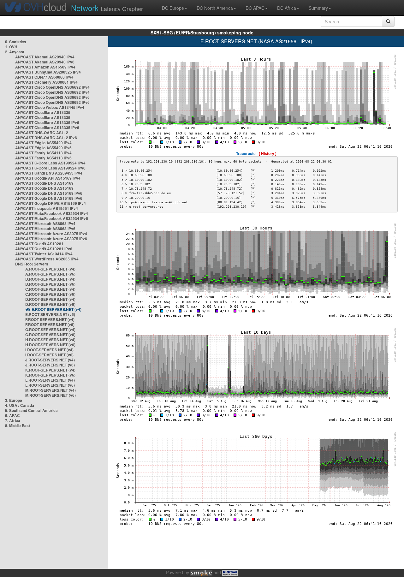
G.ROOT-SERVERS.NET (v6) (50, 334)
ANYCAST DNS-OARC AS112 (41, 132)
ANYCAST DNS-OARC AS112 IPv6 (46, 137)
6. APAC (12, 415)
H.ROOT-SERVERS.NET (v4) (50, 339)
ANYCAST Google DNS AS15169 (44, 183)
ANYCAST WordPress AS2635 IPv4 (47, 259)
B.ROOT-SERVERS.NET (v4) (50, 279)
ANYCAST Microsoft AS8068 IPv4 (45, 223)
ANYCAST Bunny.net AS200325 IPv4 (48, 72)
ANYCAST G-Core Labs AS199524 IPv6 (50, 168)
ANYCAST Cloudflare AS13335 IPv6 (47, 122)
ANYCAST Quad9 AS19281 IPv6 (43, 249)
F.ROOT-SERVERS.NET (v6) (49, 324)
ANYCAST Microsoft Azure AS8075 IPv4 (51, 233)
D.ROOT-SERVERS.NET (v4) (50, 299)
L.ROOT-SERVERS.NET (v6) (50, 385)
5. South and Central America (31, 410)
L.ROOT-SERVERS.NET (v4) (50, 380)
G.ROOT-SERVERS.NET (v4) (50, 329)
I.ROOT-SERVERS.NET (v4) (49, 350)
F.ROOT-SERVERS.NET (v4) (49, 319)
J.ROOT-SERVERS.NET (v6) (50, 365)
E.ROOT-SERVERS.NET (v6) (50, 314)
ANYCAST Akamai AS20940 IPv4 (44, 57)
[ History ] (267, 153)
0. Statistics (15, 42)
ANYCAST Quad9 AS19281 (39, 244)
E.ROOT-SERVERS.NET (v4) (56, 309)
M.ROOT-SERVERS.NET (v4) (50, 390)
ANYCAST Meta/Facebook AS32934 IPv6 (51, 218)
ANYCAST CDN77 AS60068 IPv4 (44, 77)
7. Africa (12, 420)
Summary (318, 8)
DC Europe (173, 8)
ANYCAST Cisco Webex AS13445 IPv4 (49, 107)
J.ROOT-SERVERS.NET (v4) (50, 360)
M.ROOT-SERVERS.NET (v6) (50, 395)
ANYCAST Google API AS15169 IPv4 (47, 178)
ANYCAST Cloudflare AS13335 (42, 112)
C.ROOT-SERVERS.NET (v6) (50, 294)
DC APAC (255, 8)
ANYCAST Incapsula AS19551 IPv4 (46, 208)
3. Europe (13, 400)
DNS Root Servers (31, 264)
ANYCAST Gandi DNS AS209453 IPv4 (48, 173)
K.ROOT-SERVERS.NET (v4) (50, 370)
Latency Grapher (107, 7)
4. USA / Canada (19, 405)
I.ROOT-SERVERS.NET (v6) (49, 355)
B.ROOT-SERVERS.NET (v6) (50, 284)
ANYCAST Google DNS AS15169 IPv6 (48, 193)
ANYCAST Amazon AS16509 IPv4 (45, 67)
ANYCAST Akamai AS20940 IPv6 (44, 62)
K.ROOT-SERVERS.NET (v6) (50, 375)
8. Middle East (17, 425)
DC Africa (286, 8)
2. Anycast (14, 52)
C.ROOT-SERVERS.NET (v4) (50, 289)
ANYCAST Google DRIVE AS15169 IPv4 (50, 203)
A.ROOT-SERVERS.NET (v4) (50, 269)
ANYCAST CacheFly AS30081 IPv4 (46, 82)
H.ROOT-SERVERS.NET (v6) (50, 345)
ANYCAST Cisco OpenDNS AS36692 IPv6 (52, 97)
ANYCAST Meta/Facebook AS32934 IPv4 (51, 213)
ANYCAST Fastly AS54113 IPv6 (43, 158)
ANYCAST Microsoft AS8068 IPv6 (45, 228)
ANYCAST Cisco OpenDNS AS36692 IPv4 (52, 87)
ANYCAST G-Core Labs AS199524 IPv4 (50, 163)
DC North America (215, 8)
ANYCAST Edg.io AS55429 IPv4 (43, 143)
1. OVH (11, 47)
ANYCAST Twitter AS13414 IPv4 (44, 254)
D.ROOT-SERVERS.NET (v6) (50, 304)
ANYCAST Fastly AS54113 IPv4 (43, 153)
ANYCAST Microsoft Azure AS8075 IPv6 (51, 238)
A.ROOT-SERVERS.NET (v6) (50, 274)
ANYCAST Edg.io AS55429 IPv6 (43, 148)
